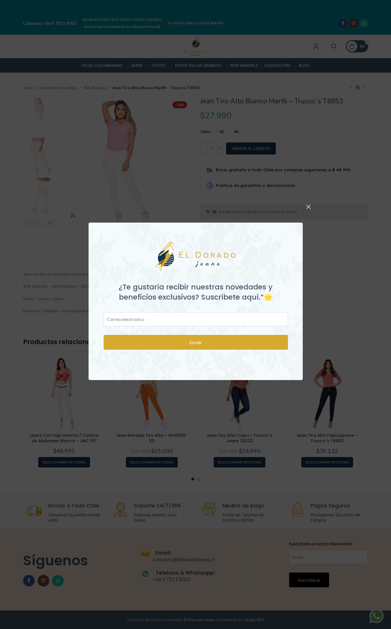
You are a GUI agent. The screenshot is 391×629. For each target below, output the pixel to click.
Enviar (195, 342)
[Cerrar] (308, 206)
